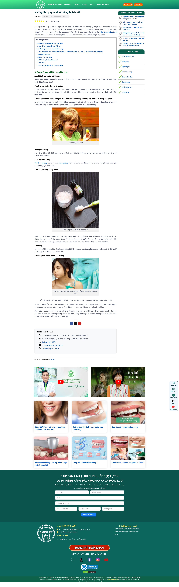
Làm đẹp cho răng (44, 57)
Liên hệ (98, 4)
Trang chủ (51, 4)
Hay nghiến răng (43, 54)
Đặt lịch (173, 391)
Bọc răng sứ (126, 67)
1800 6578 (49, 342)
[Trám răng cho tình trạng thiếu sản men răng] (89, 412)
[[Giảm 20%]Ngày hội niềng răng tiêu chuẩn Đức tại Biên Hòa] (51, 412)
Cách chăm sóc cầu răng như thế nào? (128, 463)
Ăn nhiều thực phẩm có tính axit (48, 46)
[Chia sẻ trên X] (75, 323)
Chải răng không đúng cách (47, 60)
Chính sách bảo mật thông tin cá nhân (127, 529)
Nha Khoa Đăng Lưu (108, 32)
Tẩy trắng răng (40, 163)
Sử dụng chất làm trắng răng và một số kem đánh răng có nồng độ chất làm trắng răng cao (69, 52)
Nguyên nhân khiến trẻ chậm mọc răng (133, 28)
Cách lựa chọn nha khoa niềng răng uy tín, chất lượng (133, 44)
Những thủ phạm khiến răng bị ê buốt (49, 43)
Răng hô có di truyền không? (85, 463)
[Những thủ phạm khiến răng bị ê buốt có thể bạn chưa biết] (40, 4)
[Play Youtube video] (61, 382)
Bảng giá (76, 4)
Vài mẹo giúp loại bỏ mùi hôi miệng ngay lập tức (133, 23)
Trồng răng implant (128, 56)
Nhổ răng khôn (126, 87)
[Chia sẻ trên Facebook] (71, 323)
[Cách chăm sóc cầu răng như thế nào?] (128, 448)
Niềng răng (67, 4)
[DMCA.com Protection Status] (89, 572)
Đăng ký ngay (88, 514)
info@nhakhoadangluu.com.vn (52, 345)
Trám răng (125, 92)
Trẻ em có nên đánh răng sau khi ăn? (133, 39)
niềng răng (63, 163)
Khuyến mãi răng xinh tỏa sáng (125, 427)
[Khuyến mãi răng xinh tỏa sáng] (128, 412)
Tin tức (91, 4)
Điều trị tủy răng (127, 77)
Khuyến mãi (173, 409)
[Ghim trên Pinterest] (79, 323)
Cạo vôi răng (126, 82)
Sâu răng (40, 63)
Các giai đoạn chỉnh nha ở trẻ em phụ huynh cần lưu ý (133, 34)
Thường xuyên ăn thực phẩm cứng (49, 49)
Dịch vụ (84, 4)
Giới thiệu (58, 4)
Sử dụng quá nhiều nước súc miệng (49, 65)
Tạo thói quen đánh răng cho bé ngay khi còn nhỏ (133, 18)
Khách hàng (105, 4)
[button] (121, 4)
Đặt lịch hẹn (128, 4)
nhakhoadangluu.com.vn (50, 349)
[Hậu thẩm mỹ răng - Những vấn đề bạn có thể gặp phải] (51, 448)
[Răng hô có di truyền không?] (89, 448)
